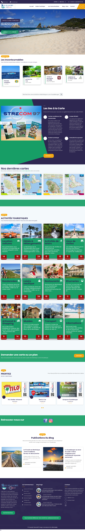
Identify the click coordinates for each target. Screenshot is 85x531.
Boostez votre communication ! (28, 494)
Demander (79, 355)
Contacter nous (27, 504)
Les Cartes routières (53, 6)
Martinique (5, 2)
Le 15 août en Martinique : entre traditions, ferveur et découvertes (31, 451)
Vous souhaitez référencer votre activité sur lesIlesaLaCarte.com (42, 518)
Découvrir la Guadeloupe (9, 31)
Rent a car (42, 400)
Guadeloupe (15, 2)
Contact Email (70, 500)
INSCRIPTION (78, 2)
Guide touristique (40, 6)
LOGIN (72, 2)
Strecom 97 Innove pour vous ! (28, 490)
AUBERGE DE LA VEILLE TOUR (72, 78)
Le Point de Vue (28, 80)
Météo (62, 2)
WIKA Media (54, 527)
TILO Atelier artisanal (15, 400)
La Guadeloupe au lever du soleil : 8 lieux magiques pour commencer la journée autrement (73, 453)
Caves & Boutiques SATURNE (50, 78)
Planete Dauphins (7, 81)
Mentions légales (28, 498)
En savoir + (5, 123)
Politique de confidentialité (27, 501)
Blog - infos (65, 6)
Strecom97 (36, 527)
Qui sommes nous (8, 512)
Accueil (31, 6)
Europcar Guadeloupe (70, 400)
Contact (72, 6)
